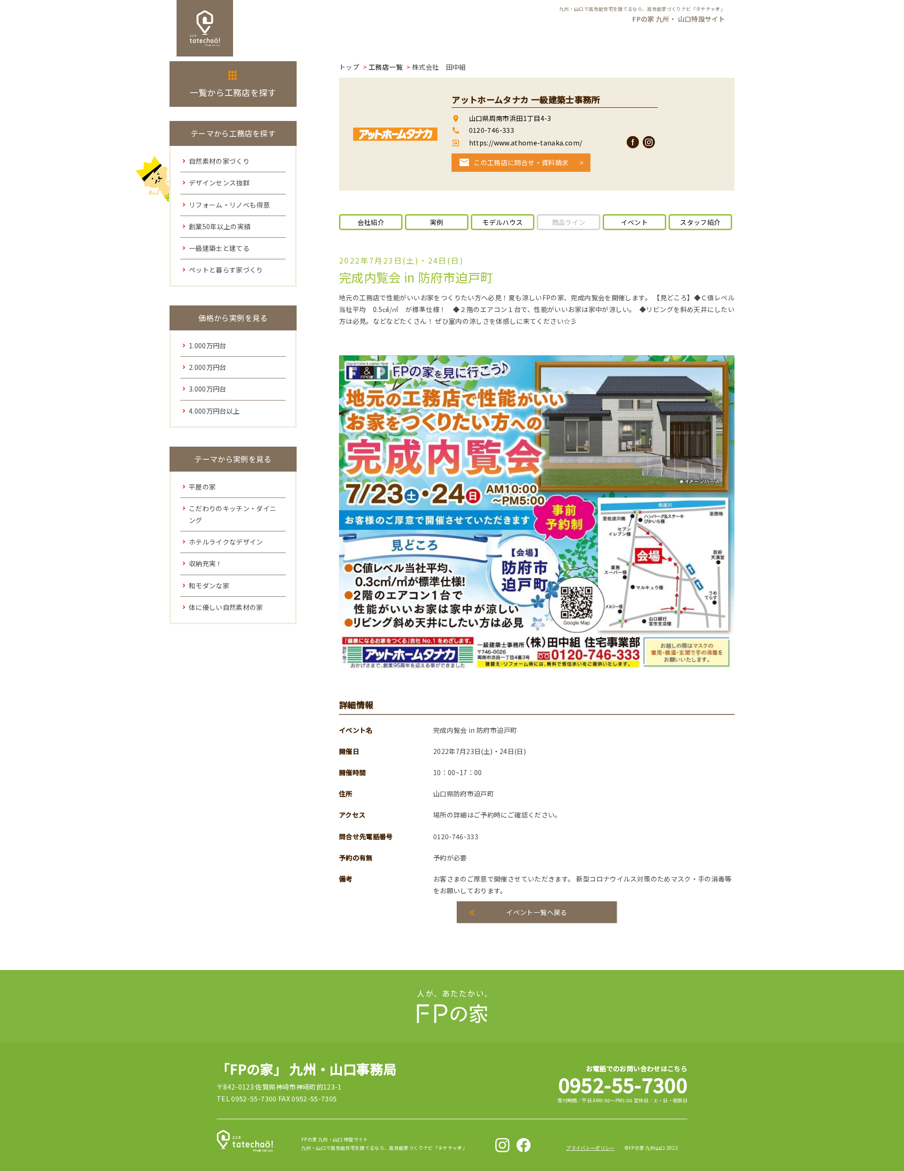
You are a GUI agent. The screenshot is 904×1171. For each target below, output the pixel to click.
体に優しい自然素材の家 (226, 607)
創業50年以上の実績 (220, 226)
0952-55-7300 (622, 1084)
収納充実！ (206, 563)
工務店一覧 (386, 67)
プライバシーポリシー (590, 1147)
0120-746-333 (491, 130)
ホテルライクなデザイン (226, 541)
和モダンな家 (209, 585)
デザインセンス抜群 (219, 182)
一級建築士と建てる (219, 248)
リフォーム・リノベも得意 (229, 204)
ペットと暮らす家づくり (226, 269)
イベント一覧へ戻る (536, 912)
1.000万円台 (207, 345)
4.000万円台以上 (214, 411)
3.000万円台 (207, 388)
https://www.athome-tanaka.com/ (524, 142)
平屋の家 (202, 486)
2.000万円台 (207, 367)
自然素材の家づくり (219, 161)
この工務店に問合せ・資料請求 (521, 162)
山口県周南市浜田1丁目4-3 (510, 118)
